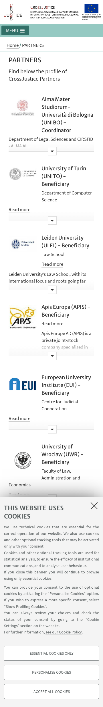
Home (13, 45)
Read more (19, 209)
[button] (15, 30)
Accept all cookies (51, 691)
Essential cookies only (52, 653)
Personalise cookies (51, 672)
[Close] (94, 505)
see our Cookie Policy (63, 632)
